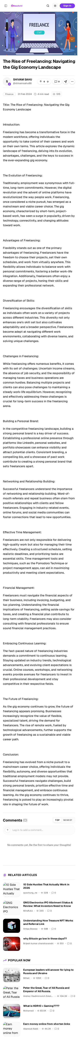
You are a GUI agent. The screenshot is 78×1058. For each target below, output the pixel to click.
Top (57, 820)
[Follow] (9, 84)
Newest (67, 820)
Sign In (67, 5)
